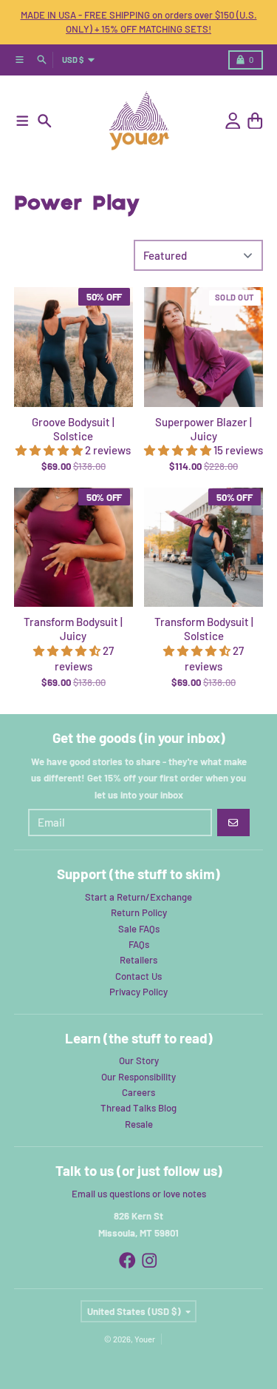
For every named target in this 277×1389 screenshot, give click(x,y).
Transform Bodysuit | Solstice (203, 628)
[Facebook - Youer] (127, 1260)
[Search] (44, 121)
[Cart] (255, 121)
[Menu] (22, 121)
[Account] (233, 121)
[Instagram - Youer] (149, 1260)
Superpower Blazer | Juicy (203, 429)
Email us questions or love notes (139, 1194)
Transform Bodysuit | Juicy (73, 628)
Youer (144, 1339)
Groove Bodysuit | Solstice (73, 429)
